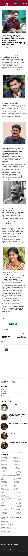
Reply (6, 350)
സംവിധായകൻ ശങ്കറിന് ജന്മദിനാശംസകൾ (17, 442)
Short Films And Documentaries (8, 397)
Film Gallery (3, 389)
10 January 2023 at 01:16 (22, 345)
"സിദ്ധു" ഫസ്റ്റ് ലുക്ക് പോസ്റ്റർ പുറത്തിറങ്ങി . (17, 433)
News (2, 395)
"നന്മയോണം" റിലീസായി (13, 404)
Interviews (3, 393)
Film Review (3, 391)
